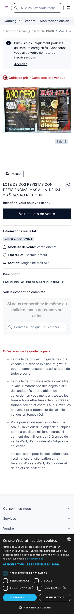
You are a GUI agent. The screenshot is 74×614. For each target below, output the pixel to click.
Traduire (15, 174)
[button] (37, 564)
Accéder (20, 64)
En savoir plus (35, 558)
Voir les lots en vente (37, 214)
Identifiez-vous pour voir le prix (26, 203)
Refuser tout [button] (55, 597)
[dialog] (37, 574)
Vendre (30, 21)
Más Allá (64, 31)
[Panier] (68, 8)
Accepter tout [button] (20, 597)
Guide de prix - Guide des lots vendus (37, 78)
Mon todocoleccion (54, 21)
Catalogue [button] (12, 21)
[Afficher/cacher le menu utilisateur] (5, 8)
